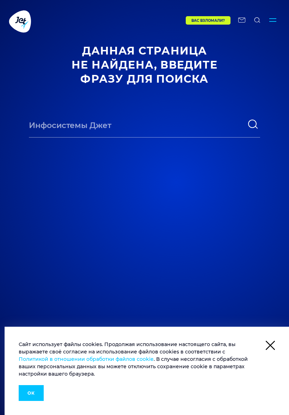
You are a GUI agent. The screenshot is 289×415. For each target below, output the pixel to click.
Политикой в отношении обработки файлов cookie (86, 359)
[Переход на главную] (82, 21)
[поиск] (253, 124)
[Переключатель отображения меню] (272, 21)
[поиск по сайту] (257, 21)
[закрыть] (270, 346)
